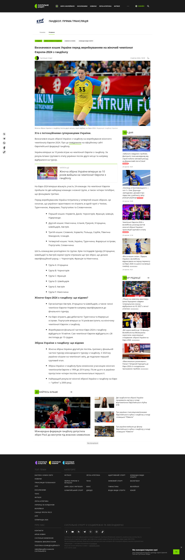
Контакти (39, 531)
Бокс (88, 486)
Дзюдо (89, 490)
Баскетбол (135, 481)
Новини (93, 6)
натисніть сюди (94, 546)
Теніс (37, 494)
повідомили (75, 142)
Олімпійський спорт (73, 490)
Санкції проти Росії (43, 512)
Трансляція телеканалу (45, 483)
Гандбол (38, 41)
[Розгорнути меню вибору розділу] (57, 6)
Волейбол (39, 509)
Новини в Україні (70, 41)
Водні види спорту (116, 490)
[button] (4, 134)
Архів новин (40, 534)
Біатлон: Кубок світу (44, 475)
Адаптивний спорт (116, 475)
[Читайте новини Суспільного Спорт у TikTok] (102, 532)
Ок (176, 552)
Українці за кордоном (44, 505)
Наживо (42, 32)
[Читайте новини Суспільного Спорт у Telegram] (84, 532)
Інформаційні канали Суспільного (44, 550)
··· (128, 6)
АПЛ (36, 516)
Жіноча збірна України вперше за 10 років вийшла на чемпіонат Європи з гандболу (83, 175)
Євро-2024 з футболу (73, 486)
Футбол (117, 6)
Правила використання (45, 542)
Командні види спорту (86, 41)
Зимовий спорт (115, 481)
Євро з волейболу (67, 6)
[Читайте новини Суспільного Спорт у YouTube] (72, 532)
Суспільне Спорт (46, 58)
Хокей (133, 490)
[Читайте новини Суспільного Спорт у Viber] (90, 532)
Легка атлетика (105, 6)
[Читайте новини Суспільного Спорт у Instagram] (96, 532)
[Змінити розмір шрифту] (148, 58)
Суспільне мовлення (44, 538)
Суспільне (93, 543)
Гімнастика (113, 486)
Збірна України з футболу (71, 482)
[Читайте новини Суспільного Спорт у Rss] (78, 532)
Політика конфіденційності (47, 545)
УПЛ (36, 486)
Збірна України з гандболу (53, 41)
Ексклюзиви (82, 6)
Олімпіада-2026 (41, 520)
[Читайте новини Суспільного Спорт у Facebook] (66, 532)
